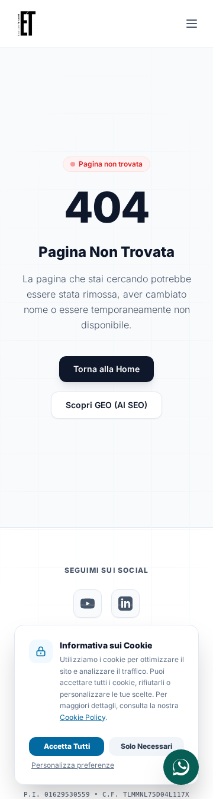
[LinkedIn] (125, 603)
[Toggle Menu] (192, 24)
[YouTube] (87, 603)
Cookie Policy (82, 717)
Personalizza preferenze (72, 765)
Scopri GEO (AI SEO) (106, 405)
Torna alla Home (106, 369)
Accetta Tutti (67, 746)
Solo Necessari (146, 746)
